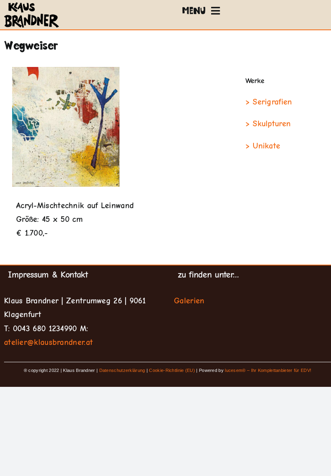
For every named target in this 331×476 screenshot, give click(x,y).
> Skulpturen (268, 123)
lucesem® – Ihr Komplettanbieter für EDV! (268, 370)
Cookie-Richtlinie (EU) (172, 370)
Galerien (189, 300)
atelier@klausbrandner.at (48, 342)
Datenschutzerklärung (123, 370)
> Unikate (263, 145)
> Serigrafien (268, 101)
